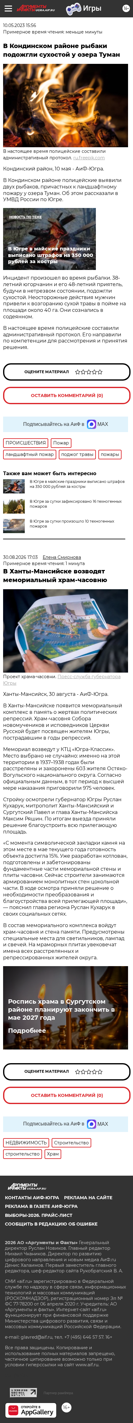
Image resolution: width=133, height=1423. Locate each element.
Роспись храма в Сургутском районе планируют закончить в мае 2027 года (61, 1009)
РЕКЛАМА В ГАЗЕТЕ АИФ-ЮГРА (41, 1206)
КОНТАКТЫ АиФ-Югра (32, 1197)
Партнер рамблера (58, 1393)
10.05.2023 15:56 (19, 25)
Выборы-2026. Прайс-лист (38, 1215)
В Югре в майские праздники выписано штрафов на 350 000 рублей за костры (77, 484)
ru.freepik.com (89, 158)
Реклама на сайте (88, 1197)
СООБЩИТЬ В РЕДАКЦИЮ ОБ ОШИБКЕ (51, 1224)
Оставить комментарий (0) (67, 395)
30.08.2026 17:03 (20, 557)
